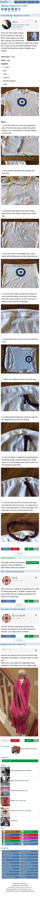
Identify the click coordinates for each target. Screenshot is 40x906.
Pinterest (26, 834)
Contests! (8, 840)
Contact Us (28, 887)
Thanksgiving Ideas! (9, 832)
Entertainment (7, 863)
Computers (24, 854)
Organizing (6, 871)
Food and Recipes (26, 863)
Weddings (24, 877)
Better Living (6, 851)
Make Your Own (25, 868)
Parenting (24, 871)
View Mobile (24, 885)
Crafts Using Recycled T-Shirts (29, 748)
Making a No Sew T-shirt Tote (18, 800)
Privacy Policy (20, 887)
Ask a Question (9, 843)
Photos (23, 874)
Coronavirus (24, 857)
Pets (4, 874)
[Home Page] (7, 1)
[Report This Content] (36, 549)
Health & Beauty (7, 865)
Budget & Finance (26, 851)
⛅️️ (32, 889)
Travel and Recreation (9, 877)
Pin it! (15, 549)
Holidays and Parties (27, 865)
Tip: (12, 572)
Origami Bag (13, 820)
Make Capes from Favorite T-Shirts (19, 780)
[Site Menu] (18, 2)
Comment (5, 549)
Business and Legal (8, 854)
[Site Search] (35, 2)
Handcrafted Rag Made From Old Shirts (20, 770)
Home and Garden (8, 868)
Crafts (4, 860)
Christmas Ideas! (27, 832)
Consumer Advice (8, 857)
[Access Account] (27, 2)
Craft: (15, 16)
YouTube (7, 837)
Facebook (8, 834)
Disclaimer (12, 887)
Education (24, 860)
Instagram (26, 837)
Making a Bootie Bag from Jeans (19, 790)
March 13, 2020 (7, 760)
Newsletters (26, 840)
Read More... (5, 740)
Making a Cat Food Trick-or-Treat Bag (20, 810)
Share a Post (27, 843)
